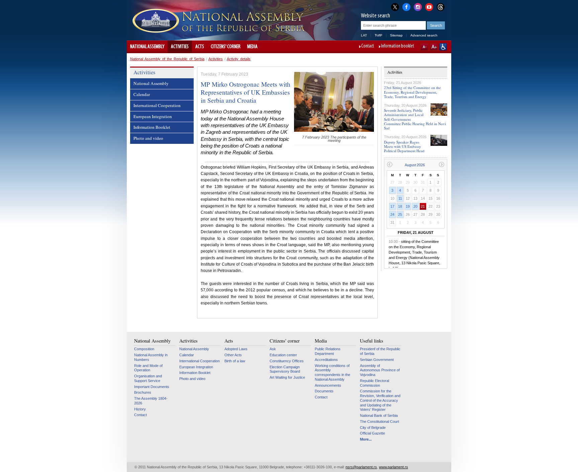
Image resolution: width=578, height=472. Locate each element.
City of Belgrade (373, 428)
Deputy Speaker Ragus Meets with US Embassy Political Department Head (404, 146)
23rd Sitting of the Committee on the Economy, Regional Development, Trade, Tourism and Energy (412, 92)
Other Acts (233, 355)
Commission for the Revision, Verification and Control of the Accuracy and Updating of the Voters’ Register (380, 400)
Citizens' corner (225, 47)
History (140, 409)
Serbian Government (377, 360)
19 (408, 206)
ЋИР (378, 35)
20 (415, 206)
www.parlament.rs (393, 467)
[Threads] (441, 6)
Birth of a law (234, 361)
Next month (442, 164)
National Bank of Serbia (379, 415)
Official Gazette (372, 433)
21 (423, 206)
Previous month (389, 164)
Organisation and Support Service (148, 378)
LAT (364, 35)
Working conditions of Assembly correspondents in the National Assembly (332, 372)
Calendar (141, 94)
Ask (273, 349)
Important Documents (151, 387)
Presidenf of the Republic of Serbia (380, 351)
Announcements (328, 385)
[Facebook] (406, 6)
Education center (283, 355)
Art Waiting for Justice (287, 377)
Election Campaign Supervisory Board (285, 369)
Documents (324, 391)
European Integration (152, 116)
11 (400, 198)
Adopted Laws (236, 349)
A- (424, 47)
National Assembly (147, 47)
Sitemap (396, 35)
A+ (434, 47)
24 (392, 214)
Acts (199, 47)
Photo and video (148, 138)
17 (392, 206)
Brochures (142, 392)
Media (252, 47)
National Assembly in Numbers (151, 357)
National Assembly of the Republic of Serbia (167, 59)
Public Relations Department (328, 351)
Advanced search (424, 35)
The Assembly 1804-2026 (151, 400)
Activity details (239, 59)
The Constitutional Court (379, 421)
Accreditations (326, 360)
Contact (367, 46)
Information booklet (397, 46)
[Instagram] (418, 6)
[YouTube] (429, 6)
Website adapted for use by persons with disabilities (443, 47)
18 (400, 206)
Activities (180, 47)
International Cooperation (157, 105)
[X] (395, 6)
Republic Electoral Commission (374, 383)
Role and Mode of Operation (148, 368)
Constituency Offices (287, 361)
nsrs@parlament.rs (361, 467)
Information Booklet (151, 127)
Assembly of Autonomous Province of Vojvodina (380, 370)
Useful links (371, 341)
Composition (144, 349)
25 (400, 214)
